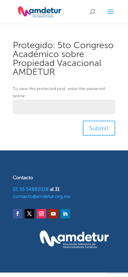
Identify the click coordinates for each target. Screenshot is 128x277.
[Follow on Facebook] (17, 213)
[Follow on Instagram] (41, 213)
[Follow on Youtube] (53, 213)
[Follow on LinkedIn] (65, 213)
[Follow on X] (29, 213)
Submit (99, 128)
